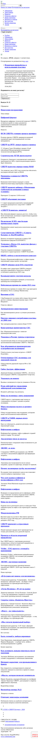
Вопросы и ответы (11, 19)
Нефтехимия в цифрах (10, 429)
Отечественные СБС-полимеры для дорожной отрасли (16, 359)
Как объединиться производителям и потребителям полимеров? (16, 347)
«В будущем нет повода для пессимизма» (18, 576)
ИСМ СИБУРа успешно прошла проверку (19, 134)
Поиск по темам (6, 7)
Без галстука (9, 21)
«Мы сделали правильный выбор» (15, 622)
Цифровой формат (9, 117)
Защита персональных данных (22, 98)
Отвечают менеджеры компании (14, 697)
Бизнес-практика (10, 23)
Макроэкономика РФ (10, 513)
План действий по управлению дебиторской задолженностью (14, 387)
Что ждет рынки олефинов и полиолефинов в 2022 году (13, 479)
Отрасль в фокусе (10, 16)
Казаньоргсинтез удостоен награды (16, 276)
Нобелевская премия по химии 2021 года (18, 285)
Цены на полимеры (9, 502)
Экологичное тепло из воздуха (14, 439)
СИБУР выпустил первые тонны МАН (17, 167)
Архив (7, 24)
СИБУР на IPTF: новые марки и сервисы (18, 145)
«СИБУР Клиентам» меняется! (14, 210)
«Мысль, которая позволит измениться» (18, 675)
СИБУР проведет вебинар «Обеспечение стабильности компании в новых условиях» (18, 189)
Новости (7, 14)
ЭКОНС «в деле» (8, 448)
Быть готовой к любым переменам (15, 636)
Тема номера (9, 12)
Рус (6, 35)
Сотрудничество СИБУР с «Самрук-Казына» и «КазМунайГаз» (16, 234)
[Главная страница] (1, 2)
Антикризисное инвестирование (14, 309)
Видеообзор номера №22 (11, 690)
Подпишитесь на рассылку (21, 7)
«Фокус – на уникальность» (12, 611)
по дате (25, 61)
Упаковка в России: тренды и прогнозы (17, 337)
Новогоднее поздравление (12, 110)
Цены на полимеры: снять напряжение (17, 396)
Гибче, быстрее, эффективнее (13, 369)
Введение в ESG (7, 294)
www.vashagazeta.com (8, 736)
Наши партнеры (10, 17)
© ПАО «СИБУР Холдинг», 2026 (13, 709)
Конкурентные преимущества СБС (15, 328)
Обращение (8, 10)
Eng (4, 3)
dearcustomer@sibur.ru (12, 721)
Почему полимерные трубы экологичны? (18, 468)
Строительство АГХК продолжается (16, 156)
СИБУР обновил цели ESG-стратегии (17, 265)
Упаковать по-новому (10, 378)
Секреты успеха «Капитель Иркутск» (17, 600)
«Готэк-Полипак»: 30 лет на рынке (15, 589)
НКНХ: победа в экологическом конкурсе (18, 256)
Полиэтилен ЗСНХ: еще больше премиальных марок (14, 222)
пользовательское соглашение (14, 724)
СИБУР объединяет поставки (13, 199)
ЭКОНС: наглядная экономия (13, 562)
